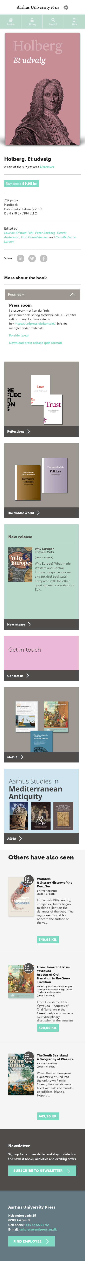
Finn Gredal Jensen (34, 237)
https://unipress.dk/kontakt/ (34, 324)
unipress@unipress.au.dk (38, 1229)
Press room (16, 294)
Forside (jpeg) (19, 335)
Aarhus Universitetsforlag (42, 7)
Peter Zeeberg (45, 233)
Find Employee (27, 1241)
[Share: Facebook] (43, 258)
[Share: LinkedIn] (21, 258)
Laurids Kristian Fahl (18, 233)
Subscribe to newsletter (38, 1171)
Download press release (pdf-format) (35, 343)
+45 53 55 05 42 (37, 1225)
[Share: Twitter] (32, 258)
